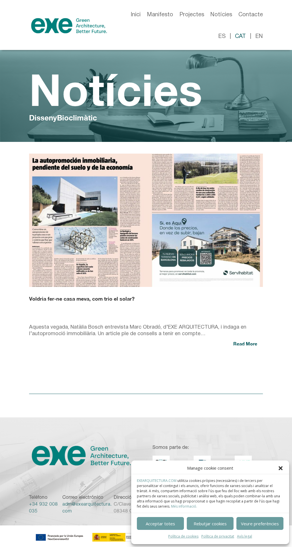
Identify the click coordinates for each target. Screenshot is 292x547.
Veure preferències (260, 523)
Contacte (250, 14)
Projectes (191, 14)
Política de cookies (183, 536)
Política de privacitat (217, 536)
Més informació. (184, 506)
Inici (136, 14)
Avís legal (244, 536)
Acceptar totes (160, 523)
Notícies (221, 14)
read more (245, 343)
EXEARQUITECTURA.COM (157, 480)
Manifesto (160, 14)
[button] (280, 468)
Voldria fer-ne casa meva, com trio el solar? (82, 298)
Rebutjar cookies (210, 523)
